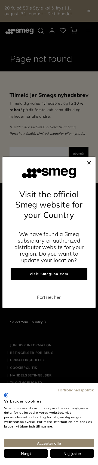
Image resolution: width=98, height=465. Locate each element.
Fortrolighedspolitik (76, 389)
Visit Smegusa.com (49, 274)
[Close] (89, 162)
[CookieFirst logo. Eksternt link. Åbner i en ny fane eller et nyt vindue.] (6, 395)
